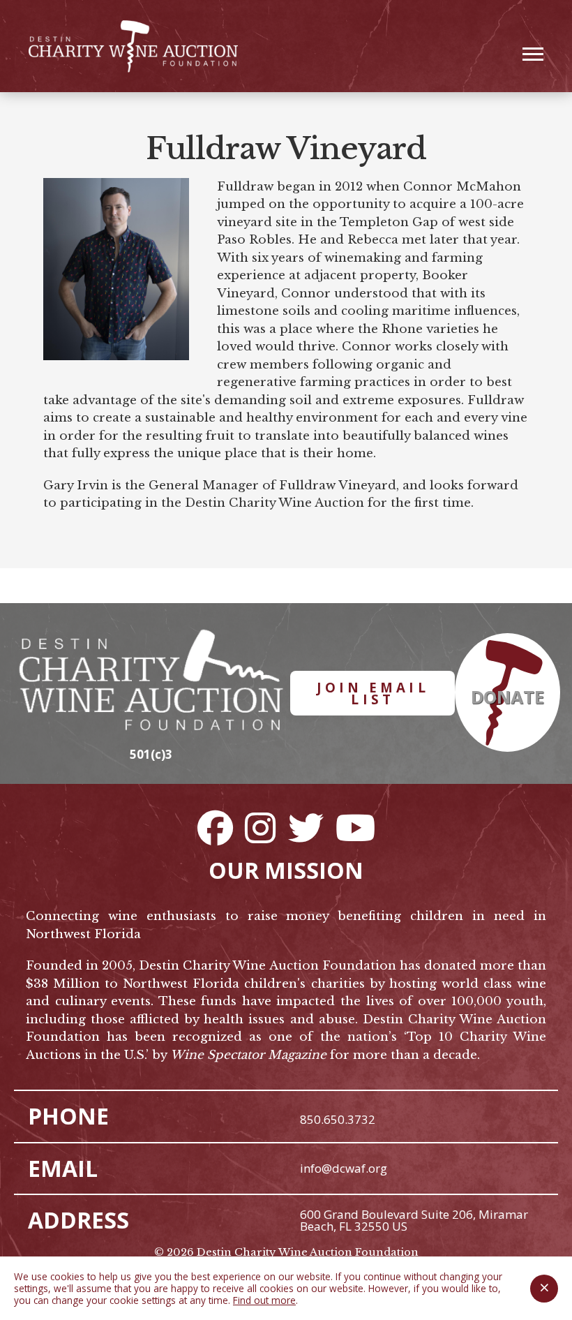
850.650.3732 (337, 1119)
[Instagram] (260, 827)
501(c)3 (151, 754)
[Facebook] (215, 827)
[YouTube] (355, 827)
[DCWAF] (133, 46)
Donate (507, 697)
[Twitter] (305, 827)
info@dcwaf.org (343, 1168)
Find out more (264, 1300)
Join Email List (373, 693)
